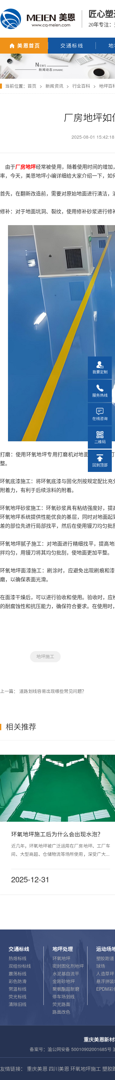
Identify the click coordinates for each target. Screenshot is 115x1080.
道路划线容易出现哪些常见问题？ (52, 691)
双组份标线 (20, 966)
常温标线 (18, 989)
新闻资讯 (54, 86)
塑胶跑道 (105, 958)
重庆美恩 (37, 1068)
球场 (100, 966)
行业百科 (81, 86)
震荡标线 (18, 974)
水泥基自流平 (65, 974)
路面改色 (61, 1012)
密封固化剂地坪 (68, 966)
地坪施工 (45, 656)
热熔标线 (18, 958)
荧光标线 (18, 997)
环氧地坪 (61, 958)
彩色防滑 (18, 981)
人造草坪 (105, 974)
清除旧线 (18, 1004)
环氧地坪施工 (85, 1068)
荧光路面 (61, 1004)
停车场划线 (63, 997)
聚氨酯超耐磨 (65, 989)
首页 (31, 86)
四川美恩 (59, 1068)
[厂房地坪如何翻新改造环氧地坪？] (57, 56)
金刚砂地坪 (63, 981)
